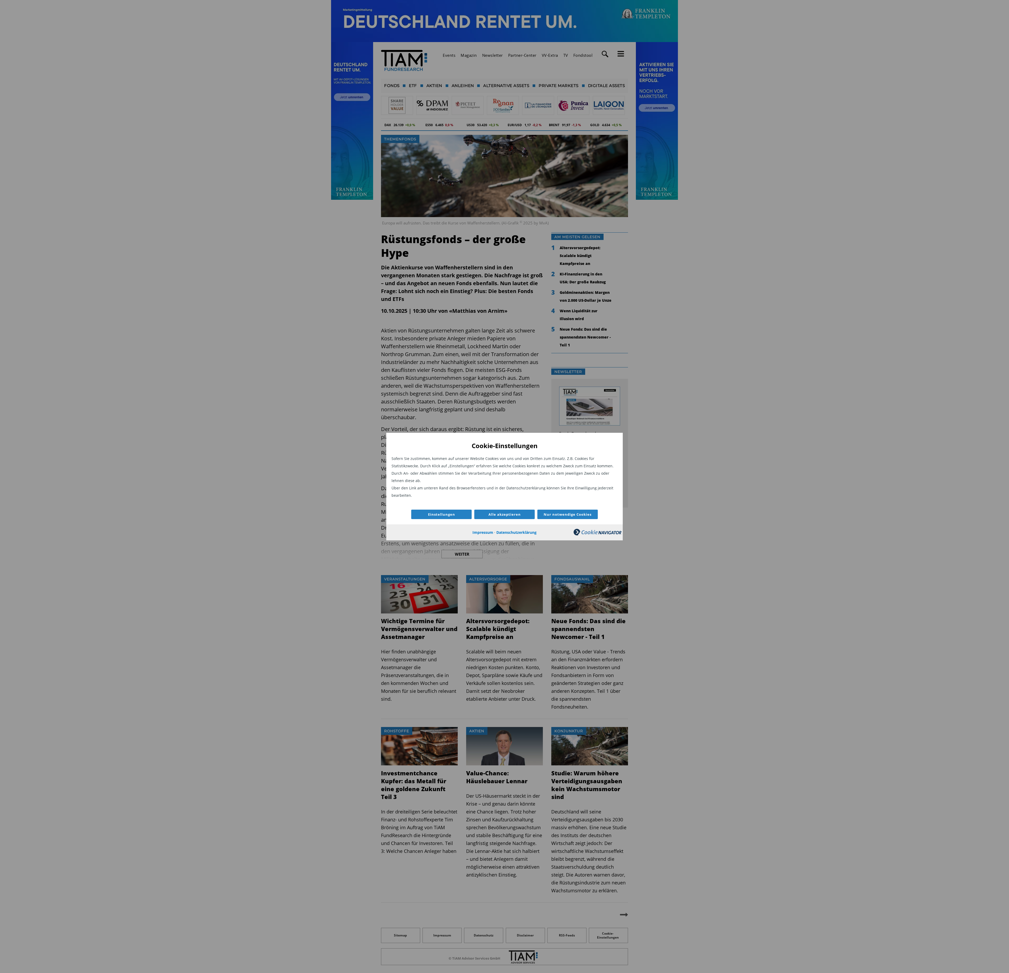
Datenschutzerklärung (516, 532)
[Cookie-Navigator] (597, 533)
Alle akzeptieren (504, 514)
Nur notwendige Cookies (567, 514)
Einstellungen (441, 514)
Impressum (482, 532)
